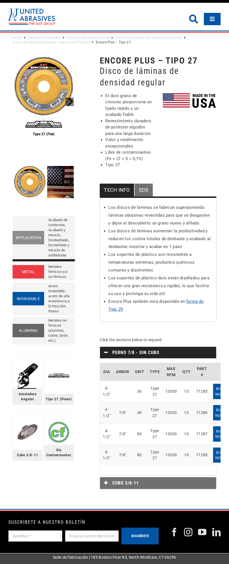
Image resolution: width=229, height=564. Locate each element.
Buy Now (219, 391)
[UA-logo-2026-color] (31, 16)
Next (69, 102)
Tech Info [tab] (117, 190)
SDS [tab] (144, 190)
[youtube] (202, 532)
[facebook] (174, 532)
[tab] (158, 353)
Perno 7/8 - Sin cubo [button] (135, 352)
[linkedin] (216, 532)
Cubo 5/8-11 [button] (125, 483)
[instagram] (188, 532)
